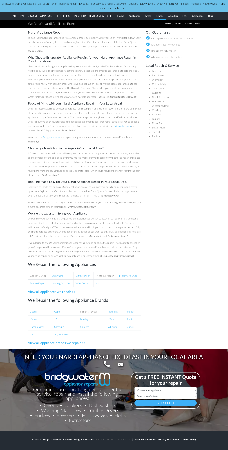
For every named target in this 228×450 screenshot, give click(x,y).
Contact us (197, 15)
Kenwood (35, 319)
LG (55, 319)
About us (173, 15)
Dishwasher (58, 275)
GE (31, 334)
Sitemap (36, 439)
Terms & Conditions (144, 439)
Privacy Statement (168, 439)
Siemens (84, 326)
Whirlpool (113, 326)
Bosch (33, 311)
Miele (111, 319)
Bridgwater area (122, 125)
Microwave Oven (128, 275)
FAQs (46, 439)
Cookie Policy (189, 439)
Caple (57, 311)
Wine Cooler (82, 283)
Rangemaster (37, 326)
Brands (161, 15)
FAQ (184, 15)
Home (120, 15)
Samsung (59, 326)
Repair (178, 23)
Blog (210, 15)
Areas (148, 15)
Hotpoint (113, 311)
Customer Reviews (62, 439)
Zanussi (131, 326)
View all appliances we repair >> (52, 292)
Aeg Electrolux (61, 334)
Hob (98, 283)
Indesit (130, 311)
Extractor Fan (83, 275)
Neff (129, 319)
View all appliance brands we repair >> (56, 343)
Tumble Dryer (37, 283)
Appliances (134, 15)
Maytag (84, 319)
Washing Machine (61, 283)
